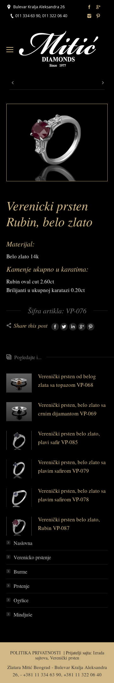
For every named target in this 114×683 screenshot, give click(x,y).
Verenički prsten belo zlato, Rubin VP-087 (69, 524)
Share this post (31, 325)
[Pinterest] (98, 16)
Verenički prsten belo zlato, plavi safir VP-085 (69, 438)
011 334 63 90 (27, 15)
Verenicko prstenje (32, 557)
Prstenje (21, 585)
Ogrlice (21, 600)
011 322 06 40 (54, 15)
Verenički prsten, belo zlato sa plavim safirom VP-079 (72, 466)
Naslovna (23, 543)
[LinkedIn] (73, 327)
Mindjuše (23, 614)
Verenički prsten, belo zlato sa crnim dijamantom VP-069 (72, 409)
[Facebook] (89, 7)
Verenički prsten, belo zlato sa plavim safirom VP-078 (72, 495)
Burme (20, 571)
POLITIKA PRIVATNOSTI (36, 653)
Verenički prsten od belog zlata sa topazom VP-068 (67, 380)
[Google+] (98, 7)
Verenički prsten (64, 658)
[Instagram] (89, 16)
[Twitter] (64, 327)
